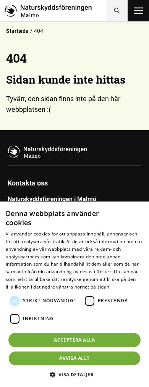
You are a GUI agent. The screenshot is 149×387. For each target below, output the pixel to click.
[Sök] (117, 10)
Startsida (17, 31)
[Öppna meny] (138, 10)
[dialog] (74, 294)
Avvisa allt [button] (74, 358)
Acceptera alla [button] (74, 340)
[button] (74, 374)
